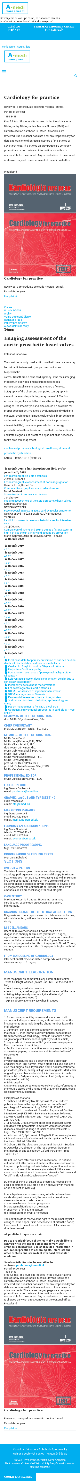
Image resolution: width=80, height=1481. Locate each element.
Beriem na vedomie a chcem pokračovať (54, 28)
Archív (7, 313)
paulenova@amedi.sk (25, 791)
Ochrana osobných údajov (28, 1453)
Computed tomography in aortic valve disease (31, 488)
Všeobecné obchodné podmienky (46, 1449)
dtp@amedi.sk (21, 804)
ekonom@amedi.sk (24, 838)
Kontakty (18, 1449)
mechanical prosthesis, (18, 448)
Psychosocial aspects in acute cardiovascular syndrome (37, 510)
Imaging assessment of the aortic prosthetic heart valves (37, 500)
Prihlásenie (8, 46)
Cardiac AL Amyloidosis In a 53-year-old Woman (36, 666)
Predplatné (10, 296)
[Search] (76, 76)
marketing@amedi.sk (25, 819)
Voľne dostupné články (17, 316)
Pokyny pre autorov (15, 322)
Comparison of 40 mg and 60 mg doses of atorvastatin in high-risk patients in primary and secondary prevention (38, 531)
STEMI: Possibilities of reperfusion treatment (34, 691)
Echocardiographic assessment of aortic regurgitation (36, 482)
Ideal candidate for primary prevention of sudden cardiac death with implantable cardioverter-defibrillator (39, 662)
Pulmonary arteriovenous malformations (31, 684)
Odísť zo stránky (13, 28)
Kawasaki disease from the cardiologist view (34, 697)
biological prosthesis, (45, 448)
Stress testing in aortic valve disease (25, 494)
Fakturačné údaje (57, 1453)
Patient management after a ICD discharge (33, 706)
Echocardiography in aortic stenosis (25, 475)
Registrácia (23, 46)
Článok (8, 307)
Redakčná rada (13, 319)
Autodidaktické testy (16, 326)
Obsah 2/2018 (12, 310)
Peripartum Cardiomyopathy (24, 669)
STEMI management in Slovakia (26, 694)
